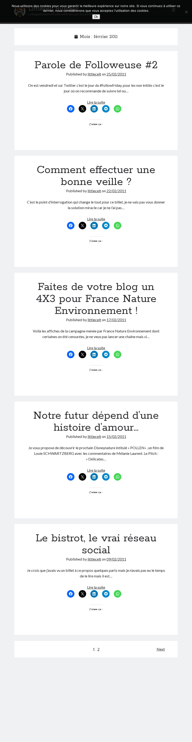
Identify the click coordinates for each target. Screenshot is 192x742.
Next (161, 649)
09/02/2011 (116, 559)
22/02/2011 (116, 190)
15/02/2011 (116, 436)
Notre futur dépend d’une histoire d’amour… (96, 421)
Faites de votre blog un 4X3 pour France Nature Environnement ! (96, 299)
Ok (96, 17)
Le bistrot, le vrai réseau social (96, 544)
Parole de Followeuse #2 (96, 65)
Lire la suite (96, 102)
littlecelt (94, 74)
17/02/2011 (116, 319)
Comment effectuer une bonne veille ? (96, 176)
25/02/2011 (116, 74)
